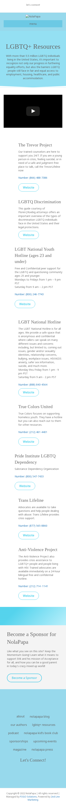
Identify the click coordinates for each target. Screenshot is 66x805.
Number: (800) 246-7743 (29, 294)
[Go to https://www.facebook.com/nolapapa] (22, 773)
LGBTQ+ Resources (43, 725)
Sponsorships (18, 741)
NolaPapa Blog (40, 716)
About (20, 716)
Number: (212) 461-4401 (32, 432)
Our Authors (19, 725)
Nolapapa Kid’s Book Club (41, 733)
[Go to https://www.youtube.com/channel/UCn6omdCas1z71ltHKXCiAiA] (29, 773)
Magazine (19, 749)
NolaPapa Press (42, 749)
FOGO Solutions (28, 796)
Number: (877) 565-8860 (32, 525)
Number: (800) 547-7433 (29, 476)
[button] (28, 187)
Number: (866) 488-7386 (32, 177)
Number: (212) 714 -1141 (33, 586)
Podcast (13, 733)
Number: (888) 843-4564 (32, 384)
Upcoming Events (45, 741)
